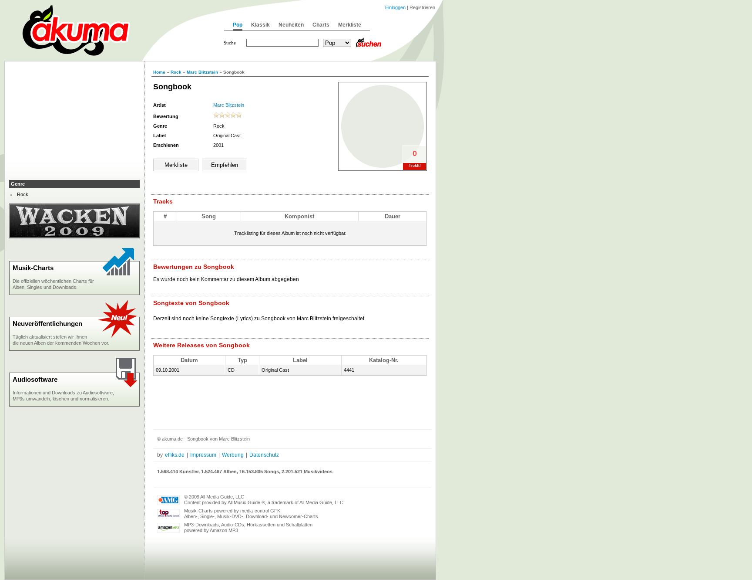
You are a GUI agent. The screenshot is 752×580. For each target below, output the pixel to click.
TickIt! (415, 165)
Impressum (203, 455)
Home (159, 72)
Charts (320, 25)
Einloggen (395, 7)
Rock (176, 72)
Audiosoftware (35, 379)
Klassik (260, 25)
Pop (237, 25)
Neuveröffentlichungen (47, 323)
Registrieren (422, 7)
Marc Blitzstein (202, 72)
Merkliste (349, 25)
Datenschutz (264, 455)
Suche (230, 42)
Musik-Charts (33, 267)
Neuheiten (291, 25)
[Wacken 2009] (74, 237)
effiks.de (175, 455)
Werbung (233, 455)
